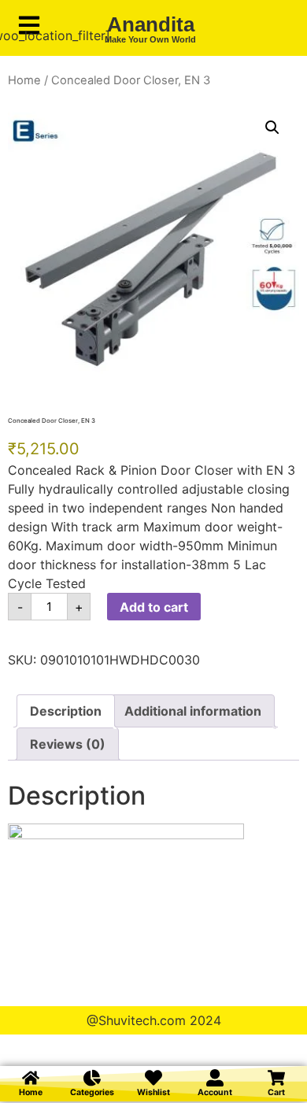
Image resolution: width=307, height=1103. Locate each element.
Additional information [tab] (192, 711)
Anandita (150, 24)
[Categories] (92, 1077)
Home (24, 80)
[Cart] (276, 1077)
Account (214, 1092)
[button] (272, 127)
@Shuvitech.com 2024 (154, 1020)
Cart (276, 1092)
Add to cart (154, 607)
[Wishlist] (153, 1077)
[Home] (30, 1077)
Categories (91, 1092)
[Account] (215, 1077)
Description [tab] (66, 711)
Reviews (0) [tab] (67, 744)
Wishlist (153, 1092)
